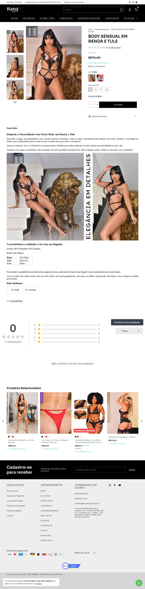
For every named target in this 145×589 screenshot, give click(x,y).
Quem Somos (12, 491)
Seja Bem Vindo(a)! (14, 2)
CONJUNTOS (66, 18)
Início (90, 29)
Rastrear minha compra (74, 2)
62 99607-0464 (81, 498)
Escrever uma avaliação (127, 322)
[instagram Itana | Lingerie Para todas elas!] (130, 2)
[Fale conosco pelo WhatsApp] (139, 583)
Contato (10, 516)
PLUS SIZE (129, 18)
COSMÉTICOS (46, 525)
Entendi (38, 584)
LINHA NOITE (112, 18)
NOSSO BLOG (47, 540)
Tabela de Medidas (14, 511)
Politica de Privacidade (16, 506)
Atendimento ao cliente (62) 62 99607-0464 (43, 2)
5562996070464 (81, 494)
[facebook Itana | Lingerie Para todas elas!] (133, 2)
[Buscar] (121, 10)
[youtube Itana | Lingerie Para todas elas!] (136, 2)
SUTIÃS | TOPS (47, 18)
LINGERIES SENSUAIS (88, 18)
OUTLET (44, 530)
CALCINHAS (29, 18)
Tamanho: (93, 85)
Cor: (92, 72)
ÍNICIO (14, 18)
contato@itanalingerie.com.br (87, 503)
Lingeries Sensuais (102, 29)
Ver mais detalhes (97, 66)
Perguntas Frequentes (16, 496)
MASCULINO (46, 535)
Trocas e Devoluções (15, 501)
